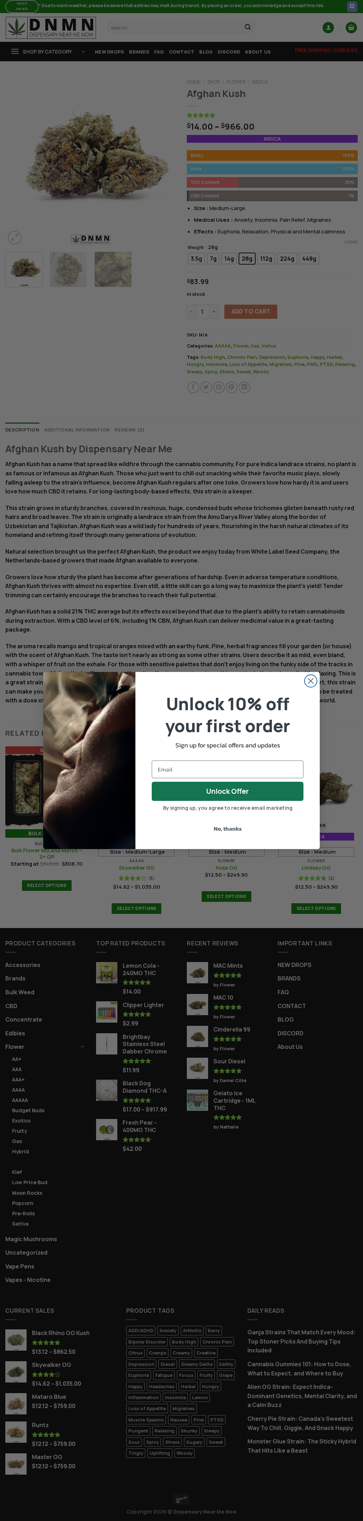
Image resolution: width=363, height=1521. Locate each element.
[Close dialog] (311, 681)
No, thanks (228, 828)
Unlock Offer (227, 791)
